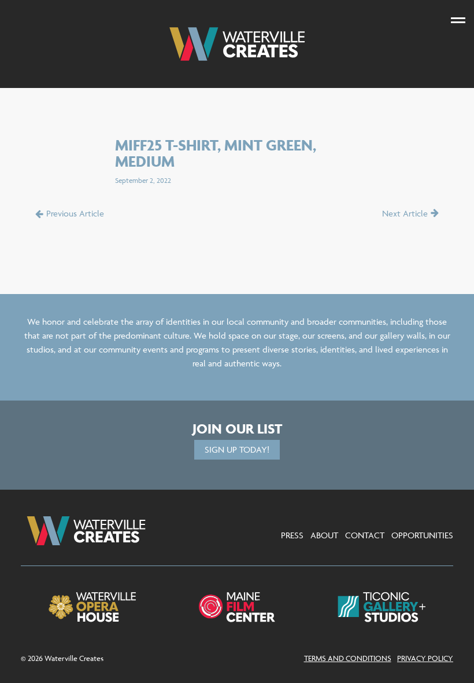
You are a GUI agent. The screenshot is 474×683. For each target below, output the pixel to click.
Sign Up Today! (237, 449)
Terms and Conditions (347, 658)
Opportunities (422, 535)
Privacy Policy (425, 658)
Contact (364, 535)
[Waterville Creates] (237, 44)
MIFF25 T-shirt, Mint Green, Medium (215, 153)
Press (292, 535)
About (324, 535)
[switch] (458, 20)
